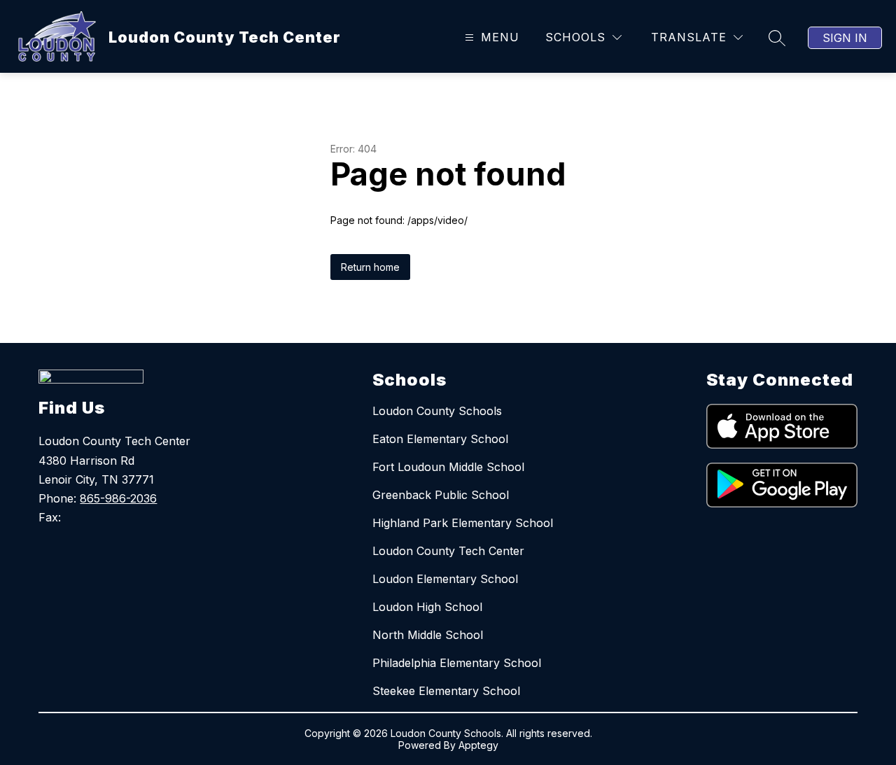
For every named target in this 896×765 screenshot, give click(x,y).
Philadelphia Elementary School (456, 663)
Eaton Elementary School (440, 439)
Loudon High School (427, 607)
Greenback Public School (440, 495)
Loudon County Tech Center (448, 551)
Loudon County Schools (437, 411)
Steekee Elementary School (446, 691)
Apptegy (478, 745)
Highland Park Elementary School (462, 523)
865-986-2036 (118, 498)
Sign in (844, 38)
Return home (370, 267)
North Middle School (427, 635)
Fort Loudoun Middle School (448, 467)
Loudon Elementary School (445, 579)
